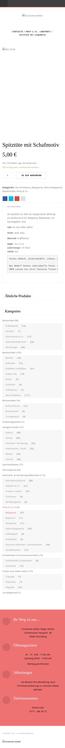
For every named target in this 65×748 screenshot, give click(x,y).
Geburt (9, 432)
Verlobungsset (13, 501)
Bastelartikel (8, 191)
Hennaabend (9, 469)
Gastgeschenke (10, 427)
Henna (9, 437)
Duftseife (10, 363)
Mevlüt (9, 453)
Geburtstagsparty (53, 187)
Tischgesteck (12, 416)
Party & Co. (32, 32)
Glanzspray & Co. (15, 336)
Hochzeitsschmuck (15, 480)
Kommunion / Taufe (16, 448)
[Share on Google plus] (17, 198)
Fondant (10, 331)
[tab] (14, 207)
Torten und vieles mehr (14, 571)
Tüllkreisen (11, 389)
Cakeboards (12, 325)
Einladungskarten (11, 421)
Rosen (9, 379)
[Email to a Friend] (23, 198)
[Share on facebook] (5, 198)
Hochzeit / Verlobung (17, 443)
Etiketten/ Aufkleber (16, 368)
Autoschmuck (13, 405)
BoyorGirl (10, 517)
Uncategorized (10, 592)
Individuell (11, 539)
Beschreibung (14, 207)
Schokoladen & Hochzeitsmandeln (20, 555)
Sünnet (9, 459)
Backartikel (8, 320)
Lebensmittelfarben (16, 341)
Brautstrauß (12, 411)
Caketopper (12, 533)
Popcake (10, 587)
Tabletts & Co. (13, 485)
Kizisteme (11, 565)
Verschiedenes (23, 187)
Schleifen (10, 384)
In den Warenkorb (31, 175)
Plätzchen (11, 581)
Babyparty (45, 32)
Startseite (17, 32)
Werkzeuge (11, 347)
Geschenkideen (10, 464)
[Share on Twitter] (11, 198)
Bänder (9, 357)
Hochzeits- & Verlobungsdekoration (21, 475)
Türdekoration (13, 549)
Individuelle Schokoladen (19, 560)
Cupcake (10, 576)
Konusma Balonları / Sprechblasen (24, 544)
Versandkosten (29, 163)
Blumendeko (9, 400)
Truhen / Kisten (14, 491)
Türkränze (11, 496)
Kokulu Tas (11, 373)
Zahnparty (11, 523)
